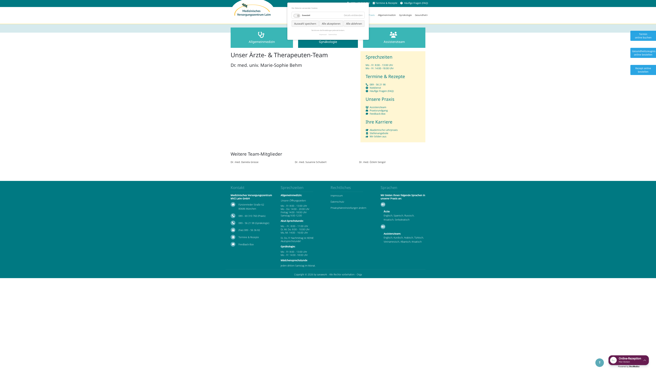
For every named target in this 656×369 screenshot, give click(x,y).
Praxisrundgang (379, 110)
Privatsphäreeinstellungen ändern (348, 207)
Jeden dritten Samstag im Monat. (298, 265)
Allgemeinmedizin (387, 15)
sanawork (322, 274)
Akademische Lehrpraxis (384, 130)
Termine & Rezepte (386, 3)
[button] (629, 360)
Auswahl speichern (305, 23)
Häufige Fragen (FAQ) (416, 3)
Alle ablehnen (354, 23)
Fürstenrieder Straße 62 (251, 204)
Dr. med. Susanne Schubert (310, 162)
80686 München (247, 208)
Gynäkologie (405, 15)
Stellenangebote (379, 133)
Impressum (337, 195)
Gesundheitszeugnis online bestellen (643, 53)
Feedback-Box (377, 113)
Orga (359, 274)
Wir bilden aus (378, 136)
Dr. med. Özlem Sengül (372, 162)
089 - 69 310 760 (247, 215)
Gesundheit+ (421, 15)
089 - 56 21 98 (378, 84)
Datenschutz (337, 201)
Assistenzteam (378, 107)
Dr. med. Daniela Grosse (244, 162)
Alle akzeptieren (331, 23)
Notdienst (375, 87)
